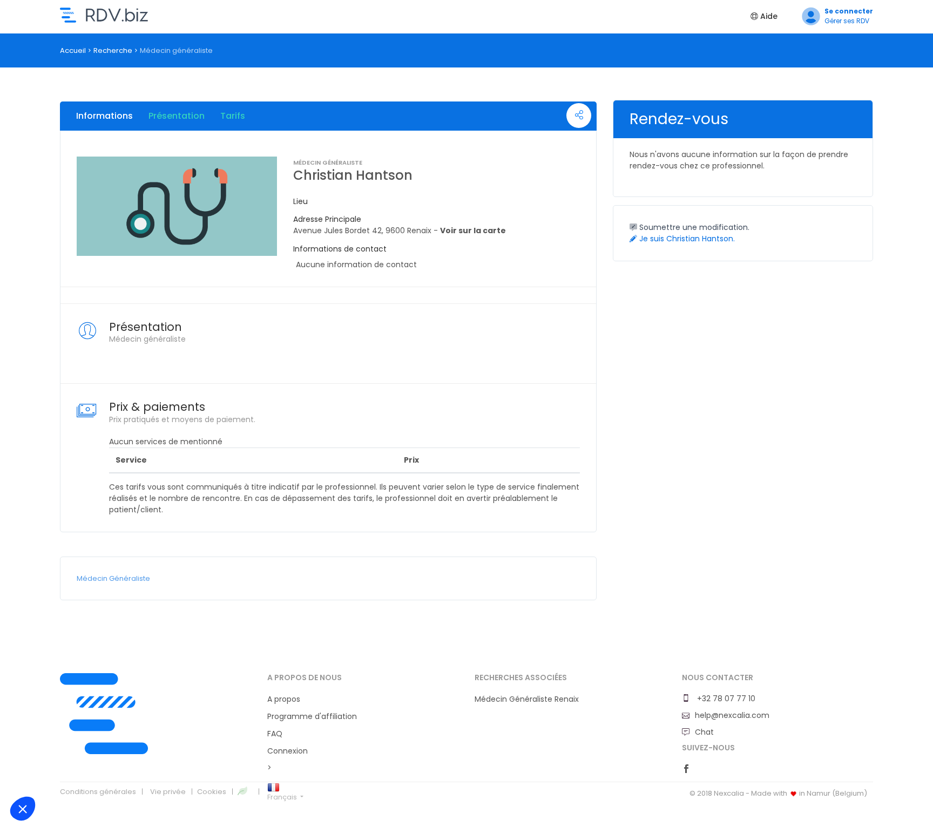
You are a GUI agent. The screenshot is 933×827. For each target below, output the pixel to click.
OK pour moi (195, 772)
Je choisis (119, 772)
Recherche (112, 50)
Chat (704, 732)
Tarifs (232, 116)
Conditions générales (98, 792)
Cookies (211, 792)
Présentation (176, 116)
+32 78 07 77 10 (725, 698)
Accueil (73, 50)
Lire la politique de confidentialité (65, 738)
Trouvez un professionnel (104, 15)
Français (283, 797)
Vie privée (168, 792)
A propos (283, 699)
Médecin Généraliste (113, 578)
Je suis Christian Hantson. (686, 238)
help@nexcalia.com (732, 715)
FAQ (274, 733)
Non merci (43, 772)
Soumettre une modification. (693, 227)
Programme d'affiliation (312, 716)
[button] (23, 809)
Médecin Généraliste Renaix (527, 699)
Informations (104, 116)
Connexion (287, 750)
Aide (768, 16)
